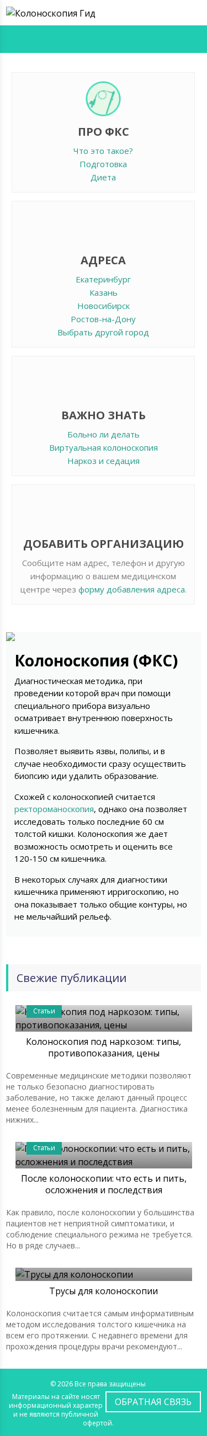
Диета (103, 177)
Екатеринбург (103, 279)
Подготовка (103, 163)
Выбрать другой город (103, 332)
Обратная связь (153, 1402)
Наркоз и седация (103, 460)
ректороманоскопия (54, 808)
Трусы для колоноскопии (103, 1291)
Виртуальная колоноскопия (103, 447)
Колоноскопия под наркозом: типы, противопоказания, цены (103, 1047)
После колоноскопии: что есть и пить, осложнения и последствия (104, 1184)
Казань (103, 292)
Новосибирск (103, 305)
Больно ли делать (103, 434)
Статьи (44, 1011)
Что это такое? (103, 150)
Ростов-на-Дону (103, 318)
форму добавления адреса (131, 589)
